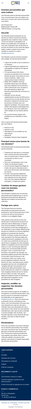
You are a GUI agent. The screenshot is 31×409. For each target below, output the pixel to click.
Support (3, 364)
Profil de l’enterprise (7, 367)
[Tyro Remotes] (15, 3)
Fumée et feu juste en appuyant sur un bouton (15, 384)
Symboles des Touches (8, 358)
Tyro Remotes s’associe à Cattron (11, 376)
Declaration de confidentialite (9, 402)
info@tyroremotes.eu (7, 53)
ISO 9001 (4, 355)
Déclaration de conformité (9, 361)
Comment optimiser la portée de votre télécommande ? (12, 380)
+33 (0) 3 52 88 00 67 (9, 397)
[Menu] (2, 3)
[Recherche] (28, 3)
